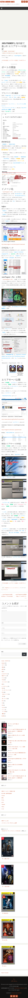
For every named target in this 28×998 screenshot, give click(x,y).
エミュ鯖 (15, 53)
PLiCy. (3, 800)
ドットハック (11, 587)
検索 (2, 651)
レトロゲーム (20, 53)
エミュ (12, 53)
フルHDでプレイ (22, 60)
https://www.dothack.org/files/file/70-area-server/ (13, 419)
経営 (3, 669)
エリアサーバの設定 (13, 60)
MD (2, 688)
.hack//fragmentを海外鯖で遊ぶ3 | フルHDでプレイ (20, 596)
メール (3, 628)
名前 (2, 622)
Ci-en (3, 809)
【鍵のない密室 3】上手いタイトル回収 (16, 735)
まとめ (3, 707)
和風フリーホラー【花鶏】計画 (8, 791)
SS (2, 703)
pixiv (3, 802)
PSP (3, 696)
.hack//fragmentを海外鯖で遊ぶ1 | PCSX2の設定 (7, 595)
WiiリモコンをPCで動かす (13, 724)
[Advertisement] (14, 25)
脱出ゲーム (4, 675)
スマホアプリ (4, 673)
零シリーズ (4, 698)
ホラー (3, 665)
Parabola (14, 993)
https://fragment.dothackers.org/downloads (11, 429)
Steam (3, 663)
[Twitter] (24, 2)
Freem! (3, 795)
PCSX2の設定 (5, 60)
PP (13, 979)
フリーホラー (4, 682)
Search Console (4, 972)
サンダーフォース (6, 690)
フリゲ (3, 678)
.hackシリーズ (5, 53)
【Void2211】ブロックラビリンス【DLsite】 (11, 830)
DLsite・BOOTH (5, 660)
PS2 (9, 53)
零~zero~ (4, 966)
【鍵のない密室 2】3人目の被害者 (15, 764)
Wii (2, 705)
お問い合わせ (13, 981)
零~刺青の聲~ (5, 913)
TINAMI (3, 804)
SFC (2, 700)
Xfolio (3, 806)
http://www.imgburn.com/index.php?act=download (13, 244)
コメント (4, 610)
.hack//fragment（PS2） (8, 191)
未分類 (3, 716)
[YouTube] (22, 2)
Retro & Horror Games (7, 2)
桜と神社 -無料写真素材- (7, 793)
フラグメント (16, 587)
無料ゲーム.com (5, 820)
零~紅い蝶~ (4, 940)
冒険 (3, 667)
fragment (7, 587)
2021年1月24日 (11, 51)
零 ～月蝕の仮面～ (6, 886)
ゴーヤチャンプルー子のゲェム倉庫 (9, 823)
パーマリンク (5, 589)
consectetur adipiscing (19, 988)
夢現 (2, 797)
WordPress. (19, 993)
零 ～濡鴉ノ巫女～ (6, 858)
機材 (3, 713)
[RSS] (27, 2)
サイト (3, 633)
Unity (3, 679)
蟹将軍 (5, 51)
